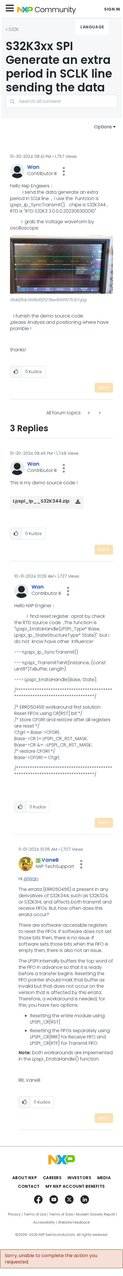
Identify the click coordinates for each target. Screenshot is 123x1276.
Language (92, 27)
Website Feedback (74, 1222)
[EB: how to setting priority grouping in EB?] (89, 413)
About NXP (24, 1178)
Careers (52, 1178)
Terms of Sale (61, 1214)
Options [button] (103, 127)
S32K (14, 29)
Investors (80, 1178)
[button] (64, 171)
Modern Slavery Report (95, 1214)
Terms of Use (35, 1214)
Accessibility (44, 1222)
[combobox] (61, 101)
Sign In (112, 9)
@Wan (30, 878)
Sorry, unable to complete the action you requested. (51, 1259)
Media (104, 1178)
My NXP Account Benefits (75, 1186)
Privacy (14, 1214)
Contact (29, 1186)
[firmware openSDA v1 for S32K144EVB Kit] (99, 413)
